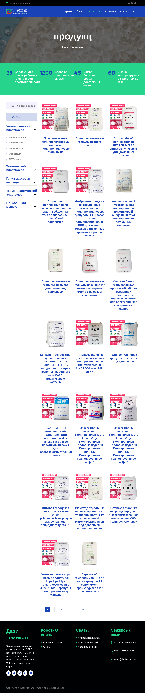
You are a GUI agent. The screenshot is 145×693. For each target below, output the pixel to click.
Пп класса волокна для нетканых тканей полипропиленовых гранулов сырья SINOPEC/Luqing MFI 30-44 (89, 363)
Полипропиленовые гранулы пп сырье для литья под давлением (55, 286)
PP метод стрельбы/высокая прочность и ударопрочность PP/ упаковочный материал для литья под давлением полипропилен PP (89, 518)
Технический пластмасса (16, 168)
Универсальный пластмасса (18, 128)
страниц (68, 11)
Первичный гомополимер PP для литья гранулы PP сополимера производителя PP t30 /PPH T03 (89, 583)
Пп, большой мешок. (16, 204)
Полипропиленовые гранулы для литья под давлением (123, 358)
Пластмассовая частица (18, 180)
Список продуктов (89, 637)
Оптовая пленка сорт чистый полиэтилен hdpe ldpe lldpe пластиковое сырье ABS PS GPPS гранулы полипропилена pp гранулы (55, 584)
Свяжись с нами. (52, 642)
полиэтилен (16, 143)
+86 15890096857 (124, 650)
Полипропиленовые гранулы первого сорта (89, 141)
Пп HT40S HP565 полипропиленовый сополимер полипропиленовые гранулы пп (55, 145)
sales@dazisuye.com (125, 659)
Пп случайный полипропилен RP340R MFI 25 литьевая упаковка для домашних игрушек (123, 147)
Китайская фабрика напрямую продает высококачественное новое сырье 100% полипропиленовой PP (123, 516)
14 (83, 609)
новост (124, 11)
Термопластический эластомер (21, 192)
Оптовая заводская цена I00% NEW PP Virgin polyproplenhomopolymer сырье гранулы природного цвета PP (56, 516)
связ (134, 11)
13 (77, 609)
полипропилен (17, 137)
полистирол (16, 148)
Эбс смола (15, 154)
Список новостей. (88, 642)
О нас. (80, 11)
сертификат (110, 11)
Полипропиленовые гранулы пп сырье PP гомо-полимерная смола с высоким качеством (89, 288)
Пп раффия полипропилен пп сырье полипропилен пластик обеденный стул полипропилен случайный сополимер (55, 211)
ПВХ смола (15, 159)
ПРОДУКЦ (14, 116)
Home (65, 47)
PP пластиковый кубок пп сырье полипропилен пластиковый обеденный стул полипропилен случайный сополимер (123, 213)
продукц (92, 11)
